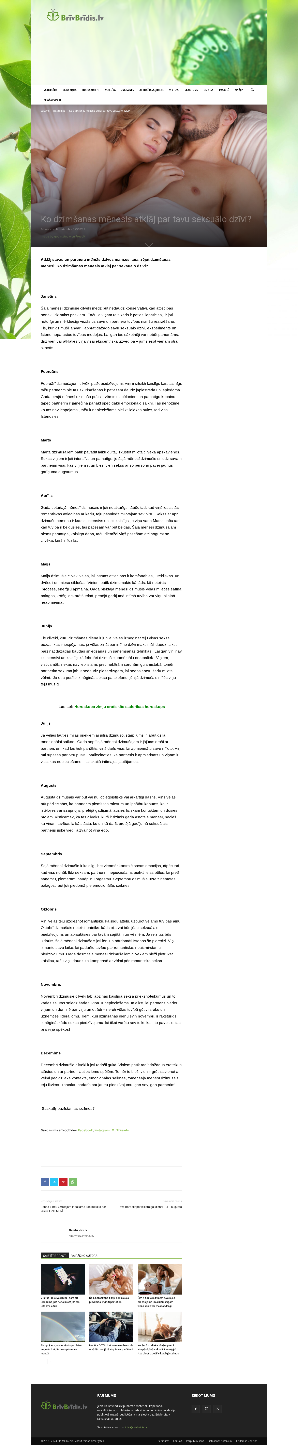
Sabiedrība (50, 90)
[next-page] (49, 1361)
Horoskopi (89, 90)
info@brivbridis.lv (136, 1427)
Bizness (208, 90)
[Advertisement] (149, 54)
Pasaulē (224, 90)
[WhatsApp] (73, 1182)
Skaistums (191, 90)
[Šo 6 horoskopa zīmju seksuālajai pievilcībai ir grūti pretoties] (111, 1279)
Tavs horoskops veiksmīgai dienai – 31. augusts (150, 1207)
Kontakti (177, 1441)
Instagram (102, 1130)
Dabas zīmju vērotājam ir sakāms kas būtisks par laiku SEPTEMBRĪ (73, 1209)
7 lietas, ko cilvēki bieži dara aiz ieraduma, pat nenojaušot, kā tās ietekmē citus (60, 1302)
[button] (252, 90)
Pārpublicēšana (195, 1441)
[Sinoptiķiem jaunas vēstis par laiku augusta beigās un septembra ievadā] (63, 1327)
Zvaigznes (127, 90)
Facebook (85, 1130)
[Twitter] (54, 1182)
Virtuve (174, 90)
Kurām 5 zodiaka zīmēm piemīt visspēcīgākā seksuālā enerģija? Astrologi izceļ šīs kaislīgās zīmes (158, 1349)
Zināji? (239, 90)
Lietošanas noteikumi (220, 1441)
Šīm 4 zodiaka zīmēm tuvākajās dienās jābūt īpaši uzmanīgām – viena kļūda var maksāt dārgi (157, 1302)
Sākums (45, 110)
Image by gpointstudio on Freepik (63, 236)
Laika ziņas (70, 90)
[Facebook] (45, 1182)
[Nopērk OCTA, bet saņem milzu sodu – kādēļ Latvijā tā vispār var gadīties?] (111, 1327)
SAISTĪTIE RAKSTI (54, 1255)
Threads (122, 1130)
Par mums (163, 1441)
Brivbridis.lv (63, 229)
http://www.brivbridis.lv (81, 1235)
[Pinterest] (63, 1182)
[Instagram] (207, 1409)
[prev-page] (43, 1361)
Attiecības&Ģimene (151, 90)
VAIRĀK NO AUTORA (84, 1255)
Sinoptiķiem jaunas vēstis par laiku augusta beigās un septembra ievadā (61, 1349)
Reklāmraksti (52, 99)
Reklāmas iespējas (246, 1441)
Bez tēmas (59, 110)
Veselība (110, 90)
